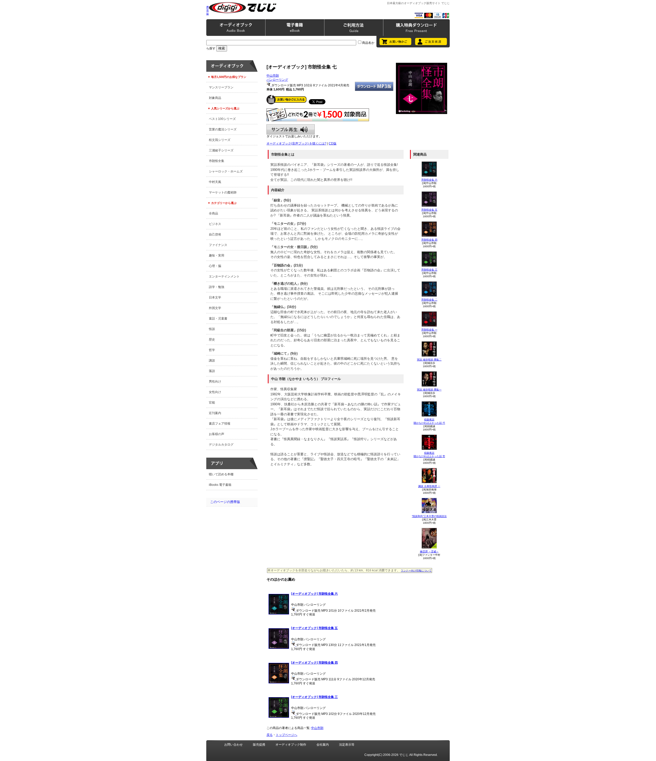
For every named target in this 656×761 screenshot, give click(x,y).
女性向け (215, 392)
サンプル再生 (290, 129)
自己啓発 (215, 234)
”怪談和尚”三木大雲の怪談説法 (429, 516)
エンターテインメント (224, 276)
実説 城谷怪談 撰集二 (429, 359)
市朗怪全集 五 (429, 209)
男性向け (215, 381)
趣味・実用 (216, 255)
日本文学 (215, 297)
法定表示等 (346, 744)
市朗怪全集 (216, 161)
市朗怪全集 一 (429, 329)
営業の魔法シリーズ (223, 129)
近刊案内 (215, 413)
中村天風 (215, 182)
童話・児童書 (218, 318)
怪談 (212, 329)
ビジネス (215, 224)
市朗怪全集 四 (429, 239)
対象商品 (215, 98)
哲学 (212, 350)
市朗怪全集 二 (429, 299)
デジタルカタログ (221, 444)
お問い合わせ (233, 744)
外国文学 (215, 308)
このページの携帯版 (225, 502)
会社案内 (322, 744)
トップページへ (286, 735)
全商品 (213, 213)
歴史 (212, 339)
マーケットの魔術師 (223, 192)
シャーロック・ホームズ (226, 171)
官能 (212, 402)
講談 (212, 360)
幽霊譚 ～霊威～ (429, 551)
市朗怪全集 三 (429, 269)
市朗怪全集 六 (429, 179)
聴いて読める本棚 (221, 474)
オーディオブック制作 (290, 744)
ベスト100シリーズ (222, 119)
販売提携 (259, 744)
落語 (212, 371)
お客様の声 (216, 434)
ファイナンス (218, 245)
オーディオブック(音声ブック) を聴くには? (296, 143)
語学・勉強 (216, 287)
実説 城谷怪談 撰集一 (429, 389)
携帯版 (207, 10)
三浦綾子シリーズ (221, 150)
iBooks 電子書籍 (220, 485)
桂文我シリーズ (219, 140)
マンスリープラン (221, 87)
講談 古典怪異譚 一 (429, 486)
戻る (269, 735)
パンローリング (277, 79)
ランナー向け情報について (416, 570)
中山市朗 (272, 75)
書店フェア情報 (219, 423)
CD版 (332, 143)
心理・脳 (215, 266)
